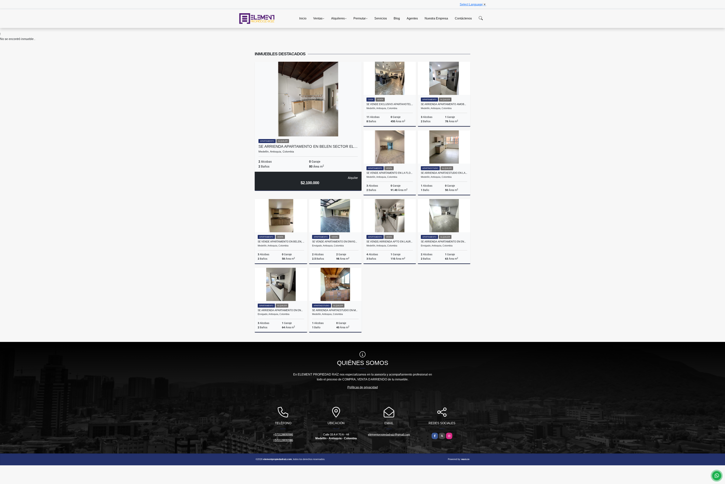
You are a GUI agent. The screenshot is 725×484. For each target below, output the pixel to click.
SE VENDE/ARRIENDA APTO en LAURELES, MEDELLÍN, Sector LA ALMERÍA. (389, 241)
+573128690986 (283, 434)
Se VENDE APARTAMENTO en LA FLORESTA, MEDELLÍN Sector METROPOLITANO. (389, 172)
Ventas (317, 18)
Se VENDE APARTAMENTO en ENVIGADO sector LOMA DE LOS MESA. (335, 241)
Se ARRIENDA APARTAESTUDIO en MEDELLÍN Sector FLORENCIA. (335, 310)
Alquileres (338, 18)
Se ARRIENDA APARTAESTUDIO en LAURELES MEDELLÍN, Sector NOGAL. (444, 172)
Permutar (359, 18)
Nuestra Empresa (436, 18)
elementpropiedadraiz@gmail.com (389, 434)
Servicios (380, 18)
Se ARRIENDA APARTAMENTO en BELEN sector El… (308, 146)
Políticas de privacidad (362, 387)
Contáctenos (463, 18)
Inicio (302, 18)
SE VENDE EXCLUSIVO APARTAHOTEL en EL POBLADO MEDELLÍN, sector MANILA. (389, 104)
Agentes (412, 18)
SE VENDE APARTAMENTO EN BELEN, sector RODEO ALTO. (281, 241)
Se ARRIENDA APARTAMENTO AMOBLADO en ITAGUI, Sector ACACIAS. (444, 104)
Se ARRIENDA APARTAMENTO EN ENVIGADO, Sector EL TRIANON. (444, 241)
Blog (397, 18)
